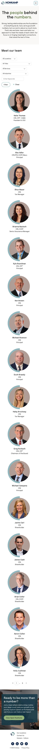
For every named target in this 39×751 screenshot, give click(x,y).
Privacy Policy (25, 748)
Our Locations (21, 733)
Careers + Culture (22, 738)
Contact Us (20, 735)
